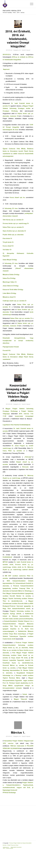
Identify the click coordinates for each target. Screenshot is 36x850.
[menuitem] (26, 4)
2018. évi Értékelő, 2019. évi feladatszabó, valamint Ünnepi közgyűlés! (18, 38)
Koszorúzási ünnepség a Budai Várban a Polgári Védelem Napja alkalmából (18, 392)
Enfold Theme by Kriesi (12, 845)
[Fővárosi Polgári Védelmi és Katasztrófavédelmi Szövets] (15, 4)
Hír (20, 50)
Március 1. (18, 732)
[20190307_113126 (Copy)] (18, 378)
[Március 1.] (18, 725)
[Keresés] (26, 4)
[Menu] (30, 4)
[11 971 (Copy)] (18, 24)
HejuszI (28, 50)
